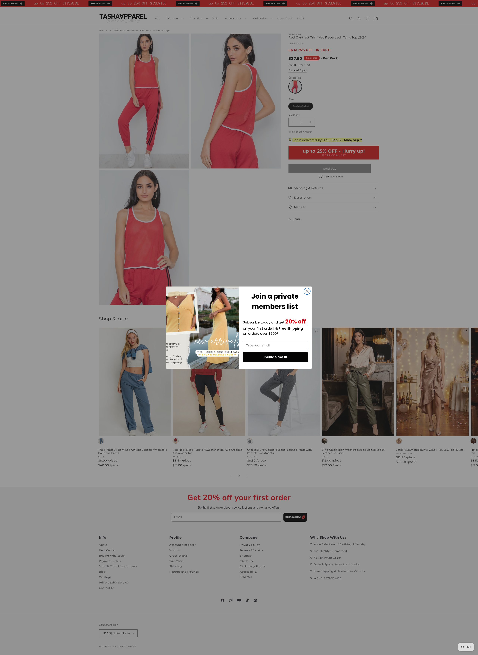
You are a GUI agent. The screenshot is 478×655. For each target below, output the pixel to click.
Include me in (275, 357)
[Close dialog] (307, 291)
